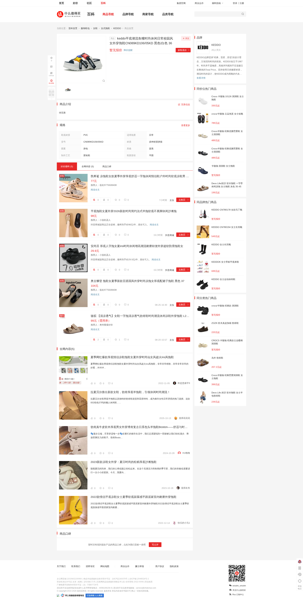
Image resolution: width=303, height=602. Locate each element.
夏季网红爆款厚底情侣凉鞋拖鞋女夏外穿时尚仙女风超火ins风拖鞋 (132, 357)
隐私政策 (174, 566)
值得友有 (185, 488)
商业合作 (199, 3)
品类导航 (168, 14)
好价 (75, 3)
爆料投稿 (216, 3)
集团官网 (181, 3)
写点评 (155, 544)
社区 (89, 3)
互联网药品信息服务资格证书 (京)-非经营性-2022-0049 (120, 582)
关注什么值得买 (239, 590)
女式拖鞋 (105, 28)
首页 (61, 3)
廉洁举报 (139, 566)
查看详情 (201, 78)
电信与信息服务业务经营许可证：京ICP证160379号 (106, 579)
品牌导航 (128, 14)
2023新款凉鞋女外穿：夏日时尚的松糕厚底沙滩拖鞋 (124, 462)
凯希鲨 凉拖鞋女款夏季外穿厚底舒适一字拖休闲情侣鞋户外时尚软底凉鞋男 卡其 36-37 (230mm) (140, 176)
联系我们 (75, 566)
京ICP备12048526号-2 (139, 579)
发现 (62, 176)
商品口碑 (106, 166)
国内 (62, 316)
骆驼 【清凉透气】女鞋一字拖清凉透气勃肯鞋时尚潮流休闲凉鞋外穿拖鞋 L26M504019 (140, 316)
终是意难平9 (184, 383)
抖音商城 (169, 235)
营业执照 (148, 582)
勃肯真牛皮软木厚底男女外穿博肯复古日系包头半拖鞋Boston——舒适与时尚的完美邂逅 (140, 427)
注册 (242, 3)
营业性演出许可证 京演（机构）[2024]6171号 (76, 582)
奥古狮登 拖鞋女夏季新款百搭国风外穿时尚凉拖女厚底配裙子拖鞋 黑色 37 (137, 281)
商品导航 (108, 14)
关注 (187, 38)
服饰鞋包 (85, 28)
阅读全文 (95, 189)
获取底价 (184, 50)
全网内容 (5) (88, 166)
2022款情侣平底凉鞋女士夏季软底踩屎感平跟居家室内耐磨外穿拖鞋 (133, 496)
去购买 (184, 200)
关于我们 (61, 566)
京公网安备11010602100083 (69, 579)
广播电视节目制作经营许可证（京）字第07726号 (77, 585)
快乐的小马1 (184, 523)
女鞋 (95, 28)
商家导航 (148, 14)
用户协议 (159, 566)
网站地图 (104, 566)
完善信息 (185, 104)
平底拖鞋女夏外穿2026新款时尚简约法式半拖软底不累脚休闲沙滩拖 (134, 211)
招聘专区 (90, 566)
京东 (172, 200)
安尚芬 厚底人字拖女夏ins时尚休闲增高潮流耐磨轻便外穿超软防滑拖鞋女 (137, 246)
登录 (235, 3)
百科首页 (72, 28)
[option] (69, 89)
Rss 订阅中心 (238, 594)
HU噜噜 (186, 453)
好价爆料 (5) (67, 166)
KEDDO (117, 28)
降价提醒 (128, 50)
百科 (103, 3)
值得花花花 (184, 418)
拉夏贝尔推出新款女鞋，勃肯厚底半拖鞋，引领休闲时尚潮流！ (130, 392)
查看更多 (185, 125)
